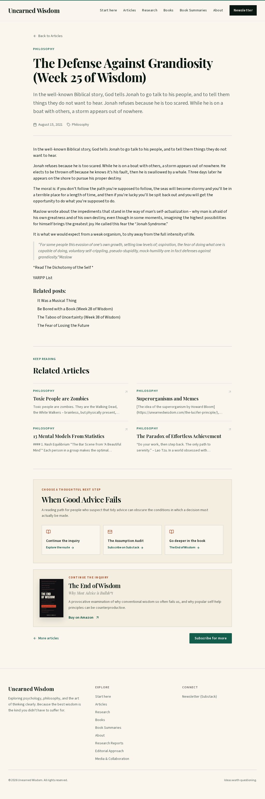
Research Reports (109, 743)
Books (169, 10)
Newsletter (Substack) (199, 696)
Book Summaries (193, 10)
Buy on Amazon (81, 617)
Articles (129, 10)
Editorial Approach (109, 751)
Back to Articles (50, 36)
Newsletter (243, 10)
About (218, 10)
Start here (108, 10)
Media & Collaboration (112, 758)
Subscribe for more (211, 638)
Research (149, 10)
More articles (48, 638)
